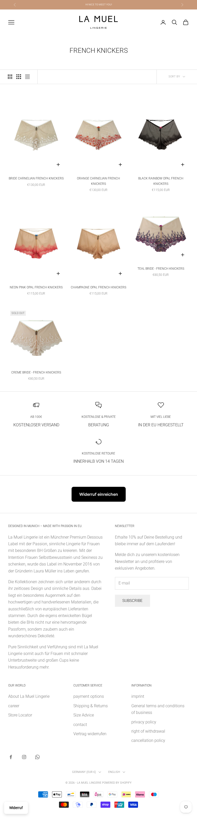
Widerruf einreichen (98, 494)
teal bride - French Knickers (160, 268)
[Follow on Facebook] (10, 757)
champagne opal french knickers (98, 287)
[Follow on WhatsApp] (37, 757)
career (13, 705)
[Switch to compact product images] (27, 77)
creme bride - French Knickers (36, 372)
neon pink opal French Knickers (36, 287)
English (114, 772)
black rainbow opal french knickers (160, 181)
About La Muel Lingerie (29, 696)
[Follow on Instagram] (24, 757)
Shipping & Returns (90, 705)
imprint (137, 696)
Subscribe (132, 600)
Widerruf (16, 808)
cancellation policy (148, 740)
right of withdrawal (148, 731)
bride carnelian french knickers (36, 178)
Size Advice (83, 715)
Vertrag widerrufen (89, 733)
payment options (88, 696)
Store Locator (20, 715)
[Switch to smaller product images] (18, 77)
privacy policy (143, 722)
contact (80, 724)
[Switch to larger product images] (10, 77)
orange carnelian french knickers (98, 181)
